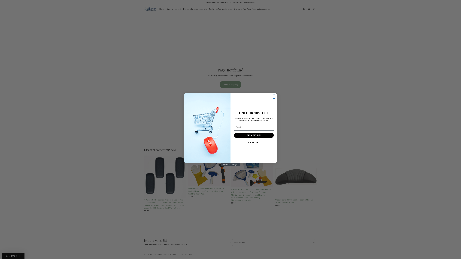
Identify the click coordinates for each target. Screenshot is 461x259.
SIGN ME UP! (254, 135)
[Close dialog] (274, 96)
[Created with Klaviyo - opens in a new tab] (230, 164)
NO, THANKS (254, 142)
